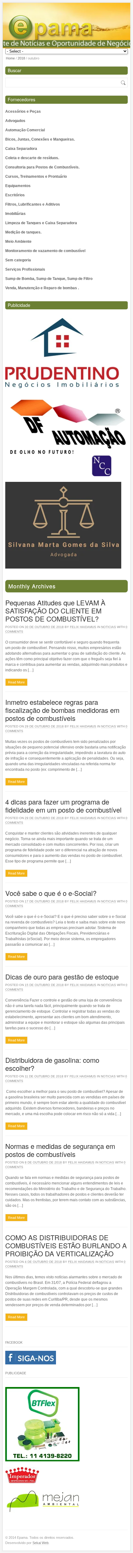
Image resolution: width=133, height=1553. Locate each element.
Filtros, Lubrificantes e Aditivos (32, 204)
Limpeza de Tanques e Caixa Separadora (41, 223)
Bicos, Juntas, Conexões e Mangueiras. (40, 139)
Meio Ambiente (18, 241)
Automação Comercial (25, 130)
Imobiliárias (15, 214)
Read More (16, 682)
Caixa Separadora (21, 148)
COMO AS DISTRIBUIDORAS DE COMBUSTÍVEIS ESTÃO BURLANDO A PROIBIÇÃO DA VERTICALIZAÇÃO (66, 1245)
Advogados (15, 121)
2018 (21, 58)
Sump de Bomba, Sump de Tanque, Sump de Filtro (48, 279)
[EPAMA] (68, 28)
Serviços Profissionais (25, 269)
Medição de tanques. (23, 232)
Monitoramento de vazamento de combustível (45, 251)
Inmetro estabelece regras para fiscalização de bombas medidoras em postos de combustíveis (62, 710)
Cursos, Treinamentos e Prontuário (36, 176)
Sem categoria (18, 260)
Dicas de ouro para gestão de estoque (62, 976)
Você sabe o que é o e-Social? (51, 893)
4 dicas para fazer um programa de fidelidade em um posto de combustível (63, 805)
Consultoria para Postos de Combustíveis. (42, 167)
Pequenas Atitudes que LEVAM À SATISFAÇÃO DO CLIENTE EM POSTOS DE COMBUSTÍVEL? (55, 610)
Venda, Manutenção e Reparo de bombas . (42, 288)
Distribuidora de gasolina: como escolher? (52, 1064)
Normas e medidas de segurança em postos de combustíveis (60, 1150)
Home (10, 58)
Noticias (108, 627)
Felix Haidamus (83, 627)
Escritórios (15, 195)
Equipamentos (18, 186)
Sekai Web (40, 1543)
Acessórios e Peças (23, 111)
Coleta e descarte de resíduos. (32, 158)
